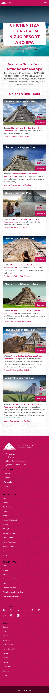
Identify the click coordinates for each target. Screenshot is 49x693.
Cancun (38, 47)
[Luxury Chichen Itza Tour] (24, 388)
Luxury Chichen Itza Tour (19, 378)
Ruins (5, 574)
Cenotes (6, 671)
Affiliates (6, 516)
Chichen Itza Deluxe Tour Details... (17, 276)
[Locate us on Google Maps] (12, 617)
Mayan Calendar (8, 538)
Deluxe (5, 636)
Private (5, 653)
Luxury (5, 658)
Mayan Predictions (9, 542)
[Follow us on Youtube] (26, 611)
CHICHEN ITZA (10, 562)
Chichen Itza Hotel (9, 588)
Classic (5, 627)
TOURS (6, 623)
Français (7, 477)
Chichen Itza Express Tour (20, 147)
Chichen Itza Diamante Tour (21, 284)
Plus (4, 631)
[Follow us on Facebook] (5, 611)
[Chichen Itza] (7, 3)
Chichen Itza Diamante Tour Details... (18, 322)
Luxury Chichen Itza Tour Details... (17, 421)
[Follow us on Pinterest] (40, 611)
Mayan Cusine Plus (9, 649)
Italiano (6, 486)
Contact (6, 511)
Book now (41, 122)
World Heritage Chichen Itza (13, 592)
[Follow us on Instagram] (19, 611)
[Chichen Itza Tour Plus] (24, 203)
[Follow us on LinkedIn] (33, 611)
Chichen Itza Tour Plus (17, 193)
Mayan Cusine (8, 644)
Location (6, 570)
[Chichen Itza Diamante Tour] (24, 294)
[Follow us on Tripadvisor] (5, 617)
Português (8, 482)
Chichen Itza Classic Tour (19, 101)
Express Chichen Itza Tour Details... (17, 185)
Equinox (5, 601)
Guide (5, 675)
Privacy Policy (7, 529)
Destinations (25, 47)
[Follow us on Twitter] (12, 611)
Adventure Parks (9, 546)
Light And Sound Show (11, 596)
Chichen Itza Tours (24, 94)
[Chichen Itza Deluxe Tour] (24, 249)
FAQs (5, 555)
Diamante (6, 640)
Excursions (6, 666)
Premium (6, 662)
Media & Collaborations (11, 520)
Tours (5, 583)
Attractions (7, 551)
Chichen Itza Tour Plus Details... (16, 228)
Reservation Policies (10, 533)
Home (5, 498)
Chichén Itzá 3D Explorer (11, 579)
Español (7, 473)
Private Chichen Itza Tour (19, 329)
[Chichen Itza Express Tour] (24, 158)
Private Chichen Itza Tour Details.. (17, 370)
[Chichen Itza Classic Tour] (24, 112)
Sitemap (6, 524)
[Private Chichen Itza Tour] (24, 340)
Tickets (5, 502)
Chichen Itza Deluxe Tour (19, 238)
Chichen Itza (12, 47)
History (5, 566)
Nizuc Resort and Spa (21, 49)
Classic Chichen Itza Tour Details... (17, 136)
